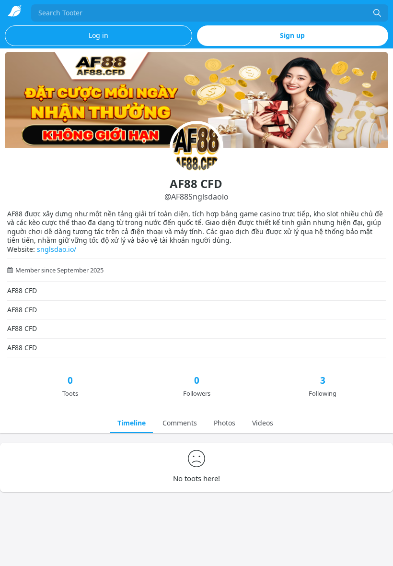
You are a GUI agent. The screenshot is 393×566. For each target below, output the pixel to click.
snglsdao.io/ (56, 249)
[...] (377, 13)
